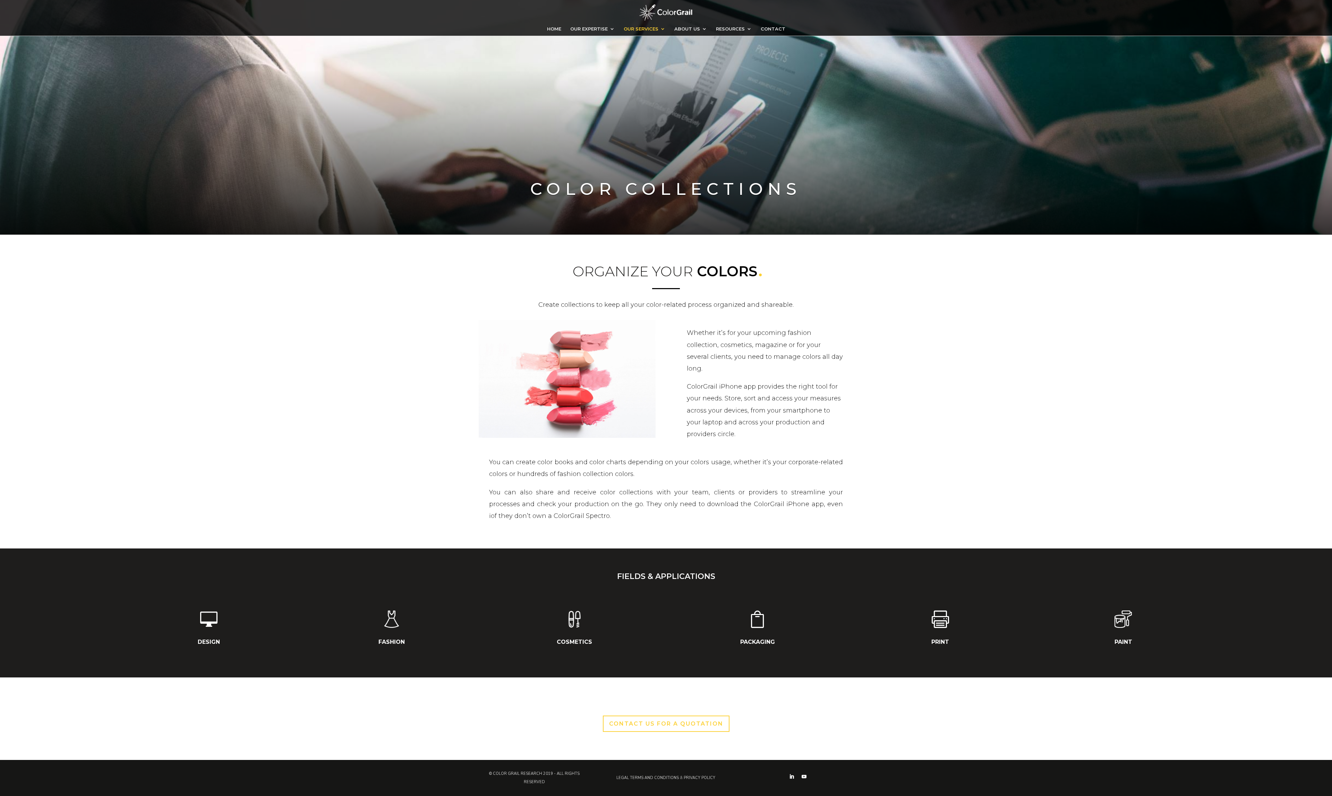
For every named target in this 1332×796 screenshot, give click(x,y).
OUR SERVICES (641, 29)
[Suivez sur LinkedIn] (791, 776)
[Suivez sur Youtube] (804, 776)
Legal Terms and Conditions (647, 777)
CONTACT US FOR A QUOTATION (666, 723)
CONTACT (773, 29)
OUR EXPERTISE (589, 29)
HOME (554, 29)
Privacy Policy (699, 777)
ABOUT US (687, 29)
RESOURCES (730, 29)
